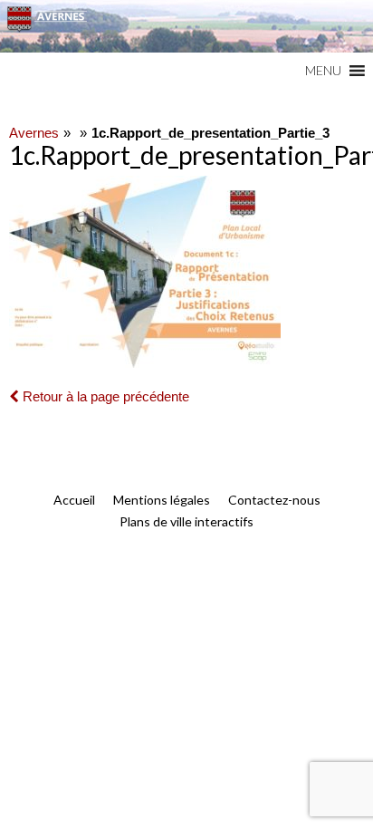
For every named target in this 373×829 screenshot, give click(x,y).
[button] (323, 71)
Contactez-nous (274, 499)
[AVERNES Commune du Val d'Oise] (186, 26)
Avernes (34, 132)
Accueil (74, 499)
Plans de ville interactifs (186, 521)
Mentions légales (161, 499)
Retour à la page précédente (104, 396)
